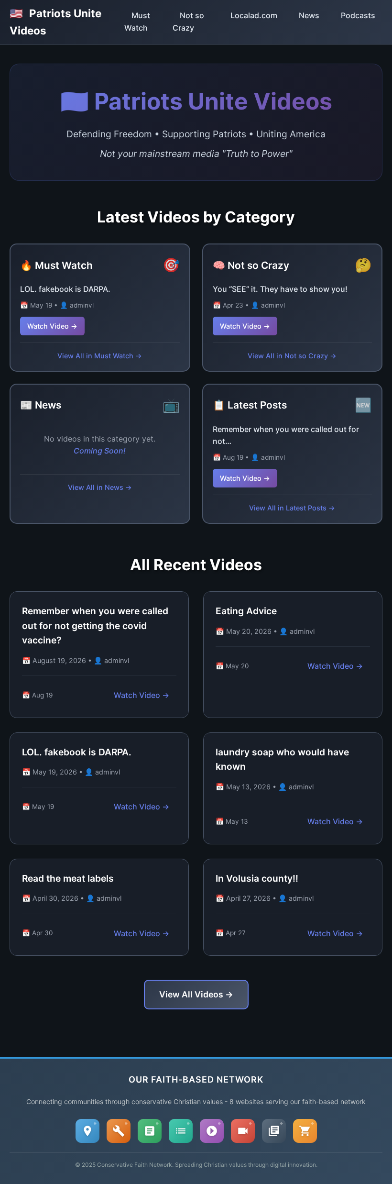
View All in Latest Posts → (292, 508)
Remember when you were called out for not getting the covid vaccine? (95, 625)
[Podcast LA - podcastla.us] (212, 1131)
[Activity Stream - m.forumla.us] (181, 1131)
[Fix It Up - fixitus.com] (119, 1131)
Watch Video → (52, 326)
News (309, 15)
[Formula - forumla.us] (150, 1131)
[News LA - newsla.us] (274, 1131)
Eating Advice (246, 611)
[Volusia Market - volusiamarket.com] (305, 1131)
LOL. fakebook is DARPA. (65, 289)
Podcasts (358, 15)
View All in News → (100, 487)
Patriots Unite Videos (55, 22)
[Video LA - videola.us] (243, 1131)
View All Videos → (196, 994)
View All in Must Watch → (99, 356)
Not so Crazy (188, 22)
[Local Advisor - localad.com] (87, 1131)
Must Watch (137, 22)
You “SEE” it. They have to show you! (280, 289)
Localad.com (253, 15)
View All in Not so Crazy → (292, 356)
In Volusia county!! (257, 878)
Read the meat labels (68, 878)
